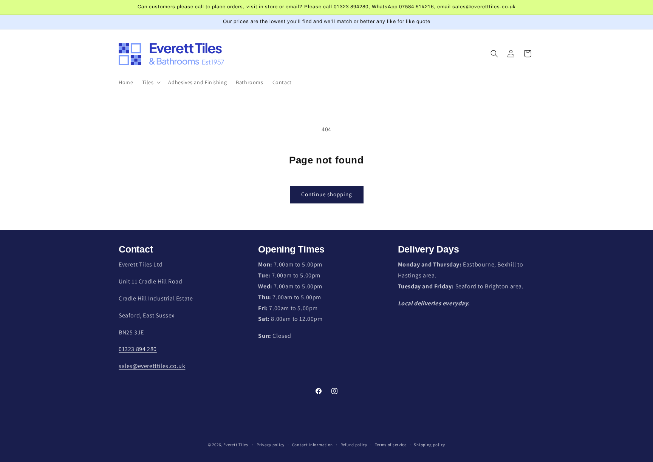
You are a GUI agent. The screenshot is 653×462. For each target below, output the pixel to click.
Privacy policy (271, 444)
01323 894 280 (138, 349)
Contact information (312, 444)
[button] (151, 82)
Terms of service (391, 444)
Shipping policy (429, 444)
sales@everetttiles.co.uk (152, 366)
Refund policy (353, 444)
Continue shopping (326, 194)
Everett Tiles (235, 444)
